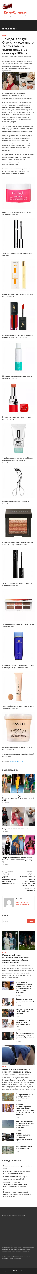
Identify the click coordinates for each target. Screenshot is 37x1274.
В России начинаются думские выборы (24, 1147)
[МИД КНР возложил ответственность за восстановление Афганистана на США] (8, 1140)
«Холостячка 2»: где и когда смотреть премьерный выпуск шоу (23, 1023)
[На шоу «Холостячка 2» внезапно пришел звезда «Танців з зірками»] (8, 1005)
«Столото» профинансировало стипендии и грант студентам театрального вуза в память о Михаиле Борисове (25, 1109)
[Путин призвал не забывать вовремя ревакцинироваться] (18, 1065)
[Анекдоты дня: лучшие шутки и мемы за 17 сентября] (8, 1016)
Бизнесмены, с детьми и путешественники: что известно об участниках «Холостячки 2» (25, 1036)
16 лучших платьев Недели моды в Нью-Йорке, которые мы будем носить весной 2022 (18, 798)
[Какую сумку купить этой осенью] (18, 827)
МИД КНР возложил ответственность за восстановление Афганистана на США (24, 1137)
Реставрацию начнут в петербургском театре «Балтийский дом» (24, 1096)
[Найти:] (18, 921)
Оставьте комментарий (24, 56)
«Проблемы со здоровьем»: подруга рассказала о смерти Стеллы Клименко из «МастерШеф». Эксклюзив (24, 987)
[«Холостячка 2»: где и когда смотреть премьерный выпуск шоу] (8, 1027)
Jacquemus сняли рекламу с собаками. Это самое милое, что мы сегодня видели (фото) (18, 860)
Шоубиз (4, 952)
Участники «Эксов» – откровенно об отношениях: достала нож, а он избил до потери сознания (17, 1194)
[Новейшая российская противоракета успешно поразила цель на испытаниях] (8, 1128)
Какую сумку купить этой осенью (15, 829)
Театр (4, 1066)
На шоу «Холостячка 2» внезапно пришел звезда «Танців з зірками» (25, 1001)
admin (14, 56)
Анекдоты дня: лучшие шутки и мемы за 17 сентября (24, 1011)
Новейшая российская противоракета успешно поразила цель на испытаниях (25, 1124)
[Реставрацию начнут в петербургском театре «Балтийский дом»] (8, 1100)
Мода (4, 35)
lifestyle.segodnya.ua (16, 761)
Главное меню (11, 29)
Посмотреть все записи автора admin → (23, 905)
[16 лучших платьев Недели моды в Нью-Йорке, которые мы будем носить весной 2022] (18, 794)
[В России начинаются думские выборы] (8, 1153)
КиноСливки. (16, 12)
